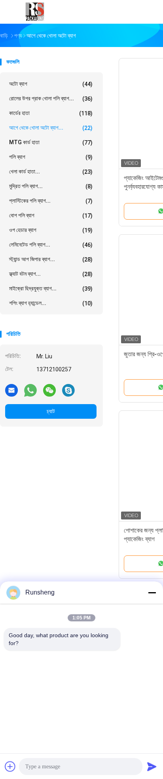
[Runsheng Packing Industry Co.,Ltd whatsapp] (30, 390)
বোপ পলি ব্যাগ (51, 215)
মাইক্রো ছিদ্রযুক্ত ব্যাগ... (51, 288)
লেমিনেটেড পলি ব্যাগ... (51, 244)
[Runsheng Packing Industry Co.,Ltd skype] (68, 390)
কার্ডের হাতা (51, 113)
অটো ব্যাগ (51, 84)
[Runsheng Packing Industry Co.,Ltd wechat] (49, 390)
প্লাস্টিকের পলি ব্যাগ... (51, 201)
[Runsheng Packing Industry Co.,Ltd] (35, 11)
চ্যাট (51, 411)
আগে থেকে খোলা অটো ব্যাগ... (51, 127)
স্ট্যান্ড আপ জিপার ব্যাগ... (51, 259)
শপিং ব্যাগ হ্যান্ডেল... (51, 303)
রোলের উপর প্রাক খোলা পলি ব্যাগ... (51, 98)
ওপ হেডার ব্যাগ (51, 230)
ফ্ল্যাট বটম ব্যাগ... (51, 274)
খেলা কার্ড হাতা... (51, 171)
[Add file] (10, 766)
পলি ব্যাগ (51, 157)
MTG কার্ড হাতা (51, 142)
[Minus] (152, 592)
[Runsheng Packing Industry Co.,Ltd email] (11, 390)
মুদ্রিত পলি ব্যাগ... (51, 186)
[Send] (152, 766)
